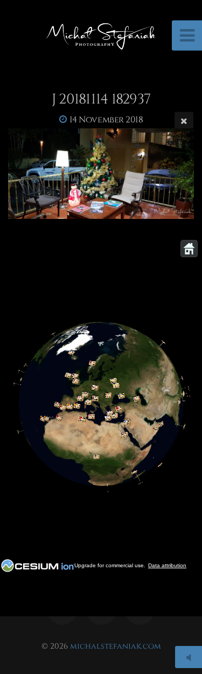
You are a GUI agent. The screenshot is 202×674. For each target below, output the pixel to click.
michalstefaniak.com (115, 646)
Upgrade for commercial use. (109, 565)
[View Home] (189, 248)
